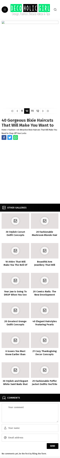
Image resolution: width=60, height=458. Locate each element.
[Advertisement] (30, 172)
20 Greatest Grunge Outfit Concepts (15, 323)
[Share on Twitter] (15, 137)
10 (26, 111)
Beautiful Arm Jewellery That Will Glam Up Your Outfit (45, 265)
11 (32, 111)
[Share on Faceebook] (9, 137)
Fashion (11, 130)
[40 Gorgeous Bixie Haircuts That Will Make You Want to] (30, 104)
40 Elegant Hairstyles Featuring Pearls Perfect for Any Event (44, 324)
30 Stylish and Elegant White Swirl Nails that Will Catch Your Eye (15, 384)
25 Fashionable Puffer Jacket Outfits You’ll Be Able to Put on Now (44, 384)
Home (4, 130)
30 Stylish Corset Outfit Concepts (15, 233)
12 (37, 111)
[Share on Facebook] (4, 137)
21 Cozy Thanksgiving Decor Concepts (44, 353)
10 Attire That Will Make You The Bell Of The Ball (15, 265)
